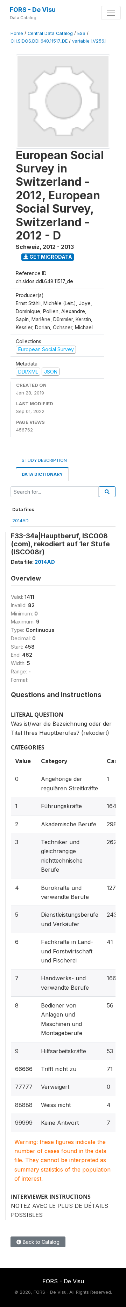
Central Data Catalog (50, 33)
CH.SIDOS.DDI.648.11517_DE (39, 41)
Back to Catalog (40, 1242)
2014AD (20, 520)
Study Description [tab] (44, 460)
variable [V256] (89, 41)
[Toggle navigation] (111, 13)
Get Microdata (50, 257)
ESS (81, 33)
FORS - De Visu (33, 9)
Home (16, 33)
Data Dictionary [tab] (42, 474)
